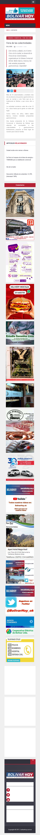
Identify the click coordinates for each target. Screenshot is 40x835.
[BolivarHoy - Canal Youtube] (20, 499)
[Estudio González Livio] (20, 333)
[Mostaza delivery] (20, 301)
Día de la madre (11, 167)
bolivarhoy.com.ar (26, 829)
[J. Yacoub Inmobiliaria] (20, 364)
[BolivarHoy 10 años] (20, 572)
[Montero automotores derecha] (20, 469)
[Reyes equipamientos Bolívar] (20, 229)
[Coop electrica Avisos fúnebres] (20, 626)
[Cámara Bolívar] (20, 395)
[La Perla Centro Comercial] (20, 203)
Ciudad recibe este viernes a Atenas (17, 150)
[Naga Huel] (20, 536)
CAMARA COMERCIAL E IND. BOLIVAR (19, 38)
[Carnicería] (20, 431)
